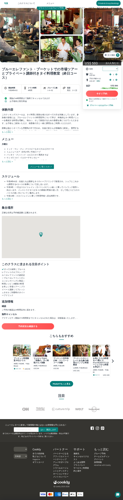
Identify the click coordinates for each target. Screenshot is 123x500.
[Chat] (118, 495)
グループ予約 (100, 453)
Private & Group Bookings (108, 3)
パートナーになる (60, 453)
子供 (95, 80)
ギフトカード (102, 8)
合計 (88, 86)
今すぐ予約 (102, 93)
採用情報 (98, 462)
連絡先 (76, 453)
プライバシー (79, 465)
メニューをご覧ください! (41, 166)
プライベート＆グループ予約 (51, 8)
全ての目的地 (38, 453)
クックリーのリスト (77, 8)
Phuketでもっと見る (61, 384)
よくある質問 (79, 462)
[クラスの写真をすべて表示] (19, 35)
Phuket (21, 62)
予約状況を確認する (28, 326)
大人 (92, 74)
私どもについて (39, 456)
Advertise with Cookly (102, 465)
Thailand (12, 62)
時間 (91, 69)
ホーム (5, 62)
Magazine (36, 459)
